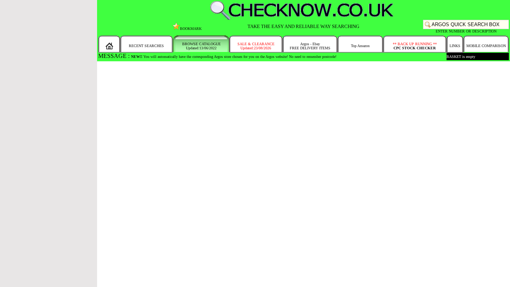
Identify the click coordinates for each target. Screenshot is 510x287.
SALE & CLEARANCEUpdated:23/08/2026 (255, 46)
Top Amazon (360, 46)
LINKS (455, 46)
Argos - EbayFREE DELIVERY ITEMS (310, 46)
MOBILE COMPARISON (486, 46)
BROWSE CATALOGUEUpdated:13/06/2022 (201, 46)
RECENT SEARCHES (146, 46)
